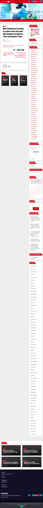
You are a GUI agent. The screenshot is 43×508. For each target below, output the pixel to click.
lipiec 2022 (33, 403)
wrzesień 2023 (33, 364)
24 (38, 191)
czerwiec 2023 (33, 372)
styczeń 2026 (33, 285)
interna (33, 80)
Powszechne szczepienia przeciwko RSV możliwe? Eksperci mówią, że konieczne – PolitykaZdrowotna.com (35, 234)
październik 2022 (34, 395)
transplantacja (34, 134)
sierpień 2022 (33, 400)
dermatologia (34, 66)
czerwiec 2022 (33, 406)
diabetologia (34, 68)
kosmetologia (34, 88)
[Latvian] (37, 32)
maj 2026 (32, 274)
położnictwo (33, 116)
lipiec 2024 (33, 336)
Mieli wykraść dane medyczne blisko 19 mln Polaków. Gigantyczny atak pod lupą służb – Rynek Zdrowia (36, 219)
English (4, 26)
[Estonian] (31, 30)
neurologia (34, 100)
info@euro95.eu (5, 486)
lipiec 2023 (33, 369)
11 (40, 187)
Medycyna (4, 449)
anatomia (33, 52)
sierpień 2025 (33, 299)
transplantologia (34, 136)
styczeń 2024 (33, 353)
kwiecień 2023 (33, 378)
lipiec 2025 (33, 302)
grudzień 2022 (33, 389)
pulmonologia (34, 120)
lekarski (33, 92)
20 (31, 191)
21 (33, 191)
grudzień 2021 (33, 423)
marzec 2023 (33, 381)
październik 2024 (34, 327)
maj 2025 (32, 308)
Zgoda (22, 506)
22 (35, 191)
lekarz (33, 96)
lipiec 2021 (33, 428)
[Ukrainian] (33, 35)
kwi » (34, 197)
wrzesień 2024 (33, 330)
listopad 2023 (33, 358)
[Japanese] (33, 32)
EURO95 (4, 6)
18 (40, 189)
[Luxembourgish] (38, 32)
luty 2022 (32, 417)
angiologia (35, 155)
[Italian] (31, 32)
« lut (31, 197)
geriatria (33, 76)
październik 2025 (34, 294)
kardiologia (33, 82)
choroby (33, 64)
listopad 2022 (33, 392)
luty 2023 (32, 383)
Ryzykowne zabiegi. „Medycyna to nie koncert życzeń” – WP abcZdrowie (36, 240)
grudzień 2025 (33, 288)
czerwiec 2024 (33, 339)
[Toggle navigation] (20, 20)
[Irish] (38, 30)
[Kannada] (35, 32)
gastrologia (33, 74)
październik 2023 (34, 361)
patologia (33, 112)
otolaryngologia (34, 110)
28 (33, 194)
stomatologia (34, 130)
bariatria (32, 146)
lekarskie (33, 94)
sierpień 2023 (33, 367)
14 (33, 189)
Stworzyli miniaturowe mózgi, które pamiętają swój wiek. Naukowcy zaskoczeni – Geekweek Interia (35, 226)
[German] (35, 30)
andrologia (38, 150)
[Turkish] (31, 35)
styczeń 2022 (33, 420)
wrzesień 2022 (33, 397)
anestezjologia (34, 54)
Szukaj (32, 201)
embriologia (32, 150)
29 (35, 194)
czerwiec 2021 (33, 431)
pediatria (33, 114)
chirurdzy (33, 58)
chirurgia (33, 60)
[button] (39, 20)
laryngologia (34, 90)
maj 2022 (32, 409)
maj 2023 (32, 375)
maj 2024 (32, 341)
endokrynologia (34, 70)
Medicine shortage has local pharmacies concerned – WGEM (8, 54)
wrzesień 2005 (33, 434)
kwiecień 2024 (33, 344)
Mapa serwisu (4, 481)
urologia (33, 138)
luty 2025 (32, 316)
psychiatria (34, 118)
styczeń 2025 (33, 319)
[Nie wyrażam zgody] (41, 505)
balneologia (35, 150)
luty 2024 (32, 350)
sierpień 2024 (33, 333)
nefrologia (33, 98)
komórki (33, 86)
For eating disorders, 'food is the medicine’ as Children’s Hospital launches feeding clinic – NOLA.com (20, 55)
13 (31, 189)
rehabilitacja (34, 124)
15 (35, 189)
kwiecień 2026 (33, 277)
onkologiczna (34, 108)
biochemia (34, 146)
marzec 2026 (33, 280)
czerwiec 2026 (33, 271)
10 (38, 187)
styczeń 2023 (33, 386)
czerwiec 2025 (33, 305)
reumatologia (34, 126)
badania (33, 56)
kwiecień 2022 (33, 411)
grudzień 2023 (33, 355)
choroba (33, 62)
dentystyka (32, 155)
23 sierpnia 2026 (6, 465)
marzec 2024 (33, 347)
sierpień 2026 (33, 266)
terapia (33, 132)
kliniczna (33, 84)
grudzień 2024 (33, 322)
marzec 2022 (33, 414)
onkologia (33, 106)
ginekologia (34, 78)
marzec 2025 (33, 313)
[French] (33, 30)
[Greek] (37, 30)
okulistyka (33, 104)
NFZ (32, 102)
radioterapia (33, 122)
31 (38, 194)
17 (38, 189)
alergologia (33, 50)
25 (40, 191)
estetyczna (34, 72)
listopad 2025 (33, 291)
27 (31, 194)
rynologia (33, 128)
